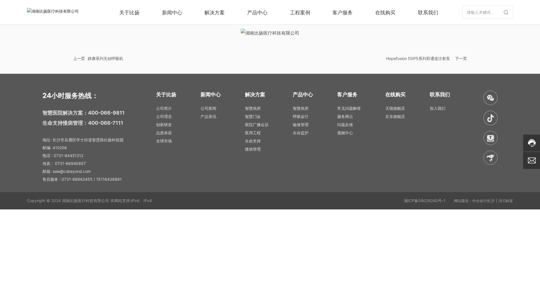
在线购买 (385, 12)
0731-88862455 (77, 179)
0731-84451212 (68, 155)
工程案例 (300, 12)
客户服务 (342, 12)
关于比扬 (129, 12)
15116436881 (109, 179)
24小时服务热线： (70, 95)
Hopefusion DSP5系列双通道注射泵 (418, 58)
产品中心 (257, 12)
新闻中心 (172, 12)
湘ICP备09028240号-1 (425, 200)
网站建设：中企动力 (470, 200)
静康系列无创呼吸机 (105, 58)
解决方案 (214, 12)
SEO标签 (505, 200)
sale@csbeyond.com (72, 171)
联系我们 (428, 12)
